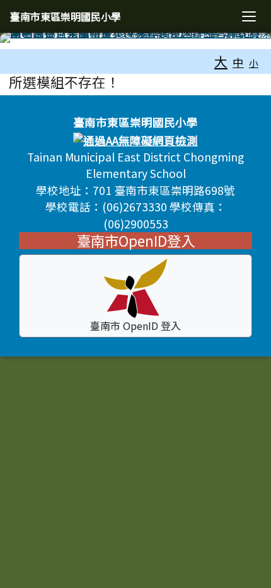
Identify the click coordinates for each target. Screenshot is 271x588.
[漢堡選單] (249, 16)
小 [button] (253, 62)
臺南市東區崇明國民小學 (65, 16)
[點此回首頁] (135, 38)
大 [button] (221, 61)
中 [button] (238, 62)
